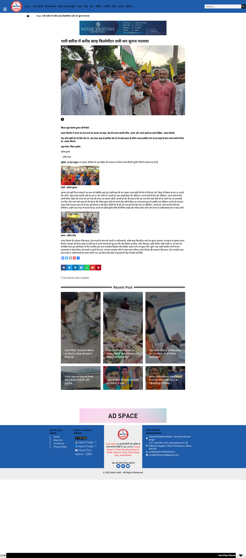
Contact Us (58, 443)
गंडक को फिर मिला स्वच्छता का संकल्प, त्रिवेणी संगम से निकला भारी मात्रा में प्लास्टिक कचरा (123, 354)
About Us (58, 440)
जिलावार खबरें (50, 6)
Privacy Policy (60, 446)
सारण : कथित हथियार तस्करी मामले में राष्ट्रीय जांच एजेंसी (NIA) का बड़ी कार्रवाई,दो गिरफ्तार (165, 380)
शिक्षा (86, 6)
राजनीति (106, 6)
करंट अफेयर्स (38, 6)
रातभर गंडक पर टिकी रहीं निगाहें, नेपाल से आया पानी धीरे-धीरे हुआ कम (79, 380)
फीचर (114, 6)
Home (27, 6)
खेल (91, 6)
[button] (64, 267)
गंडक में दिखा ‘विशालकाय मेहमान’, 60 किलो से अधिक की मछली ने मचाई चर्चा (80, 354)
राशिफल (129, 6)
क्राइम (80, 6)
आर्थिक (98, 6)
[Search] (243, 6)
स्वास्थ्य (121, 6)
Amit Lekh (70, 362)
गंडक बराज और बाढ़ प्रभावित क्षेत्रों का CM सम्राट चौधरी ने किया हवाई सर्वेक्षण (165, 354)
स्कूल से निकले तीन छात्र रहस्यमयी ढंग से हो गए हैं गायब (122, 381)
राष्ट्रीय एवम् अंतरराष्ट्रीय (66, 6)
